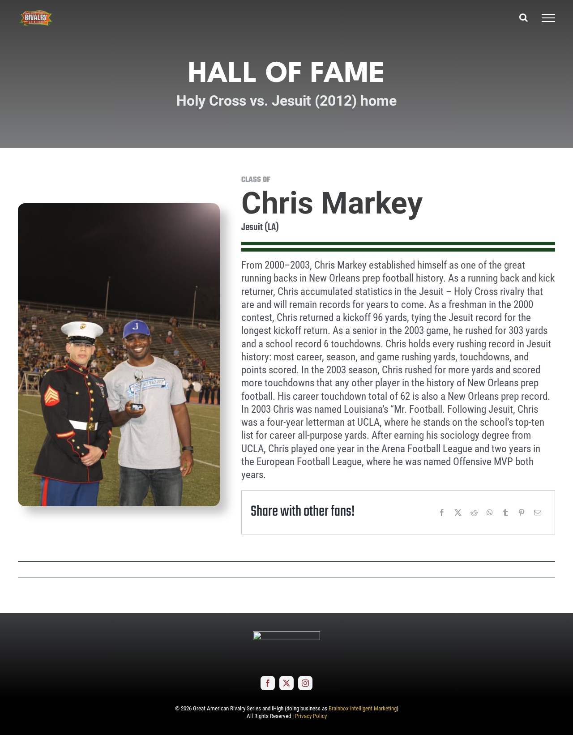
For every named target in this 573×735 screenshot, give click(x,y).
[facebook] (268, 683)
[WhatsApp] (489, 512)
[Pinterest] (521, 512)
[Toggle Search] (523, 17)
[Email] (538, 512)
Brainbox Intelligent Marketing (363, 708)
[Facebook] (442, 512)
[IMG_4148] (119, 207)
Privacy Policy (311, 716)
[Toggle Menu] (548, 18)
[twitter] (286, 683)
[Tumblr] (505, 512)
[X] (458, 512)
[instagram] (305, 683)
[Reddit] (474, 512)
